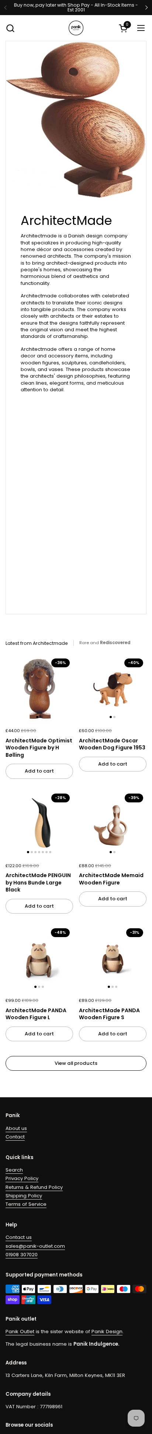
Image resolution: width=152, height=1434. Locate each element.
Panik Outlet (20, 1331)
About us (16, 1128)
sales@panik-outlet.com (35, 1246)
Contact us (19, 1237)
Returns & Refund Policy (34, 1187)
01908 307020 (22, 1254)
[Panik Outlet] (76, 28)
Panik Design (106, 1331)
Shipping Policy (24, 1195)
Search (14, 1169)
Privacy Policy (22, 1178)
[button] (10, 28)
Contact (15, 1136)
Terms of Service (26, 1204)
